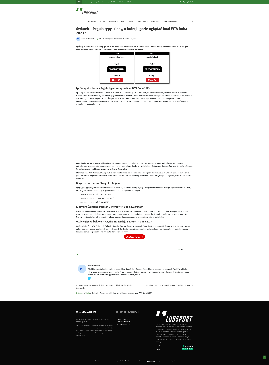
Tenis (122, 21)
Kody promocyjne (89, 2)
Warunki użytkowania (123, 322)
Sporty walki (142, 21)
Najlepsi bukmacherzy (170, 21)
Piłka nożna (112, 21)
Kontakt (158, 349)
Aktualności (92, 21)
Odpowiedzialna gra (123, 324)
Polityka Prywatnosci (123, 319)
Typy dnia (102, 21)
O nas (158, 345)
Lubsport (79, 293)
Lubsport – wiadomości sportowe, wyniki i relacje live (112, 361)
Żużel (131, 21)
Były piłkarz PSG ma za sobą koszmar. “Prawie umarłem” (168, 285)
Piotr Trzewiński (94, 266)
